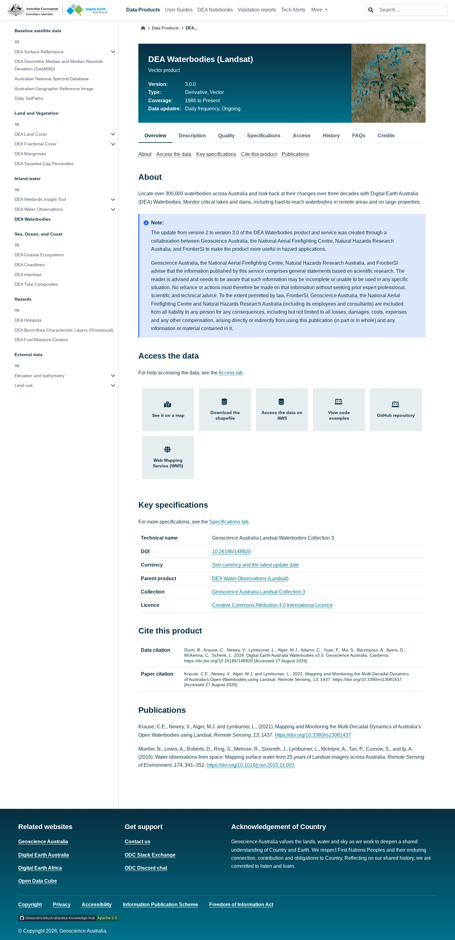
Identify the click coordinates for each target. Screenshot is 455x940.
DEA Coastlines (30, 264)
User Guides (179, 9)
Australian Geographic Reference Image (54, 88)
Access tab (231, 372)
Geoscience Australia (43, 841)
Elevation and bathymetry (39, 375)
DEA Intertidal (28, 274)
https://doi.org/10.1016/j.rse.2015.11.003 (250, 765)
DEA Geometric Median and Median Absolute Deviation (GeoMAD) (59, 65)
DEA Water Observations (39, 209)
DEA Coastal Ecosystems (39, 254)
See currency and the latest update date (255, 564)
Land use (24, 385)
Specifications (263, 135)
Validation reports (257, 9)
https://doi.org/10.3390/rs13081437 (313, 735)
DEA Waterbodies (33, 219)
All (17, 41)
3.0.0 (190, 84)
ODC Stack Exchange (150, 855)
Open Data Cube (37, 881)
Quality (226, 135)
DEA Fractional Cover (36, 143)
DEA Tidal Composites (36, 284)
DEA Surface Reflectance (39, 51)
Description (192, 135)
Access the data (173, 154)
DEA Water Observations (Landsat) (250, 578)
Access (301, 135)
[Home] (143, 28)
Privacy (62, 904)
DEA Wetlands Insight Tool (40, 199)
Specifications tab (228, 521)
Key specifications (216, 154)
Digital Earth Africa (40, 868)
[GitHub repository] (68, 917)
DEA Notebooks (215, 9)
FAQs (358, 135)
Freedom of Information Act (241, 904)
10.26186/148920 (231, 551)
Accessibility (97, 904)
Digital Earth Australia (43, 855)
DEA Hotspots (28, 320)
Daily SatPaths (29, 98)
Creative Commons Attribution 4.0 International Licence (272, 605)
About (144, 154)
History (331, 135)
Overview (155, 135)
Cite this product (259, 154)
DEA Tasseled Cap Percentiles (44, 163)
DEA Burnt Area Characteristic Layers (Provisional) (64, 329)
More (317, 9)
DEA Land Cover (31, 134)
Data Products (143, 9)
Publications (295, 154)
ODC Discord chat (146, 868)
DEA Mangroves (30, 153)
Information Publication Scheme (160, 904)
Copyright (30, 904)
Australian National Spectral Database (52, 78)
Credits (386, 135)
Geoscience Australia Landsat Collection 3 (258, 591)
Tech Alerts (293, 9)
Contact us (137, 841)
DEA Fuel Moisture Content (41, 339)
